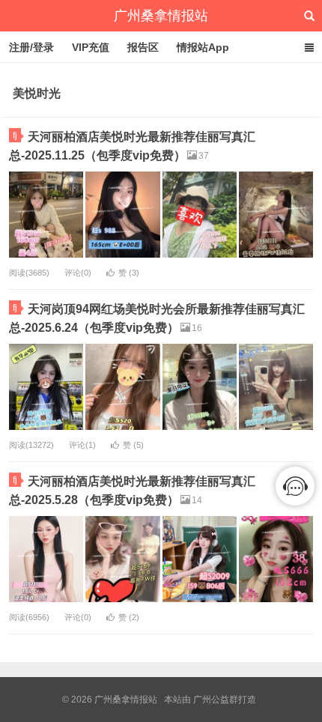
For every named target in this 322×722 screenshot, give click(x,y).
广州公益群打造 (224, 699)
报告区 (143, 47)
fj (15, 135)
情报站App (203, 47)
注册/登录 (31, 47)
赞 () (128, 272)
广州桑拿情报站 (161, 15)
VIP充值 (90, 47)
